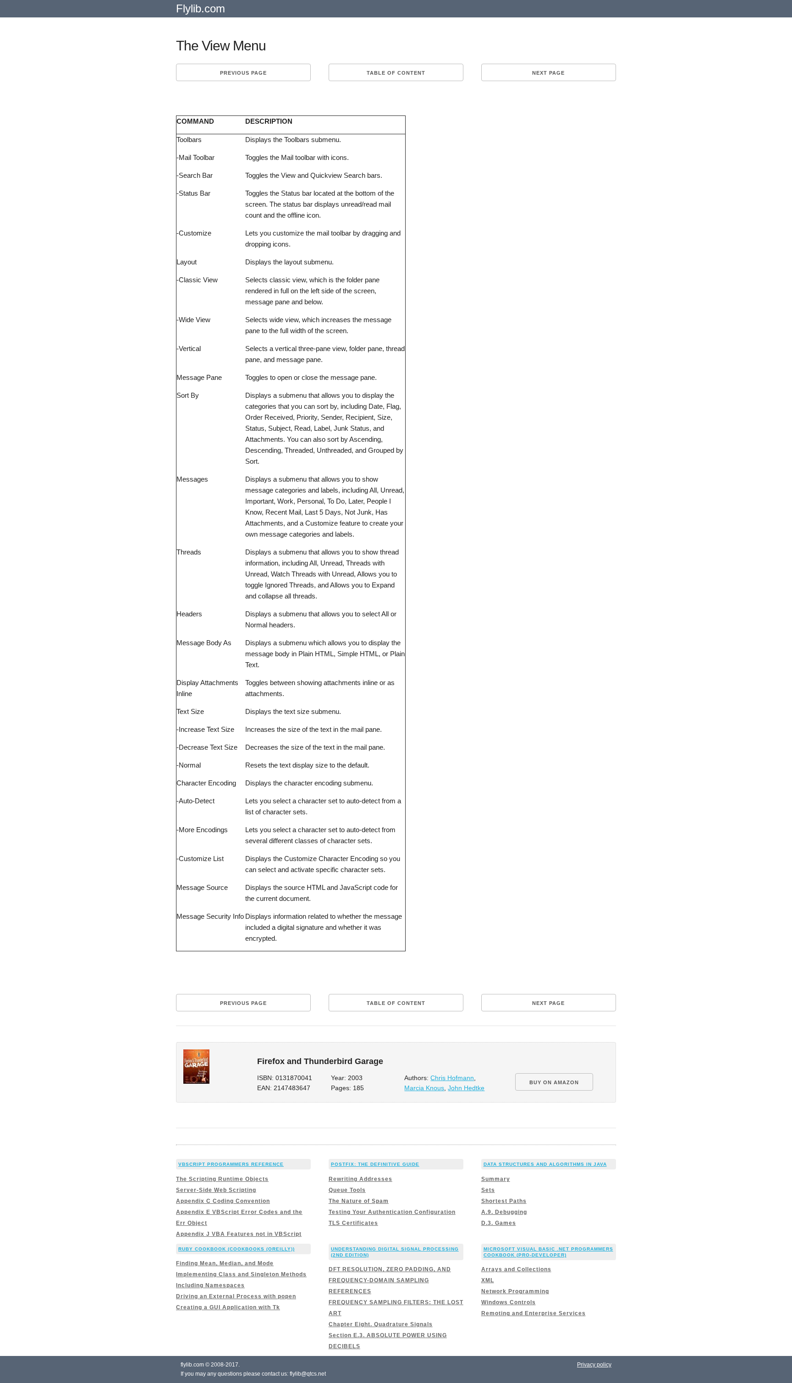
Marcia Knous (424, 1088)
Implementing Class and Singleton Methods (241, 1274)
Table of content (396, 73)
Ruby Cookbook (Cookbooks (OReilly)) (236, 1248)
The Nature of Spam (359, 1201)
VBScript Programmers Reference (231, 1164)
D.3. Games (498, 1223)
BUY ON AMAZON (554, 1082)
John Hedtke (466, 1088)
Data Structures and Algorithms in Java (545, 1164)
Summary (495, 1179)
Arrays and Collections (516, 1269)
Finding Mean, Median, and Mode (225, 1263)
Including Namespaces (210, 1285)
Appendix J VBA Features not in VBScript (239, 1234)
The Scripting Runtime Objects (222, 1179)
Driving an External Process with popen (236, 1296)
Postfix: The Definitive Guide (375, 1164)
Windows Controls (508, 1302)
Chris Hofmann (452, 1078)
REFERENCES (350, 1291)
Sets (488, 1190)
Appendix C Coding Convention (223, 1201)
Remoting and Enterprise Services (533, 1313)
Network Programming (515, 1291)
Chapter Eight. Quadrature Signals (381, 1324)
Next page (548, 73)
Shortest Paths (504, 1201)
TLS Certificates (353, 1223)
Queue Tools (347, 1190)
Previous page (243, 73)
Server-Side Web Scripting (216, 1190)
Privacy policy (594, 1364)
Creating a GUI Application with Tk (228, 1307)
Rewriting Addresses (360, 1179)
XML (487, 1280)
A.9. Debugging (504, 1212)
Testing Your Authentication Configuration (392, 1212)
